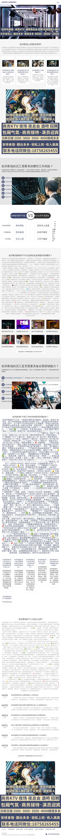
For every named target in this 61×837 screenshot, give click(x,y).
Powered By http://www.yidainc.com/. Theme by (14, 834)
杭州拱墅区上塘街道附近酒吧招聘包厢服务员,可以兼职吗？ (30, 745)
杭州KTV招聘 (19, 829)
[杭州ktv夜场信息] (30, 121)
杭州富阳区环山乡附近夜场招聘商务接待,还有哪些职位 (28, 715)
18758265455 (53, 834)
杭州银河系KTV (31, 834)
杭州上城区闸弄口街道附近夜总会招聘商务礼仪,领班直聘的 (30, 725)
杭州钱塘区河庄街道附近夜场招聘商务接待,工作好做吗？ (29, 735)
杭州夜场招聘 (11, 829)
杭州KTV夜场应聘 (28, 829)
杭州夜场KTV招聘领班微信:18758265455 (30, 351)
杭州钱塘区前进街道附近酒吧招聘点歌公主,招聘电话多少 (29, 705)
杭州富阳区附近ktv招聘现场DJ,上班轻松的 (24, 695)
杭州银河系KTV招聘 (50, 829)
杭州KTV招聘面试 (39, 829)
